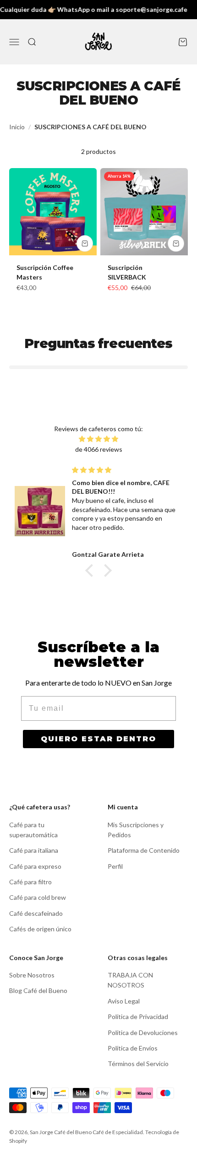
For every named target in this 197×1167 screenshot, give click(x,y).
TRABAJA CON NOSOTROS (130, 980)
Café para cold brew (37, 897)
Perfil (115, 866)
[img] (98, 439)
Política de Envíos (133, 1048)
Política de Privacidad (138, 1016)
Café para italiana (33, 850)
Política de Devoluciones (143, 1032)
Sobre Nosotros (32, 975)
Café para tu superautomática (33, 830)
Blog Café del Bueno (38, 990)
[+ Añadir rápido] (85, 243)
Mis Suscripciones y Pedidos (136, 830)
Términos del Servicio (138, 1063)
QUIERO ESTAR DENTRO (98, 738)
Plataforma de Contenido (144, 850)
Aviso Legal (124, 1001)
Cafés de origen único (40, 929)
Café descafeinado (36, 913)
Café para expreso (35, 866)
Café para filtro (30, 882)
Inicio (17, 127)
